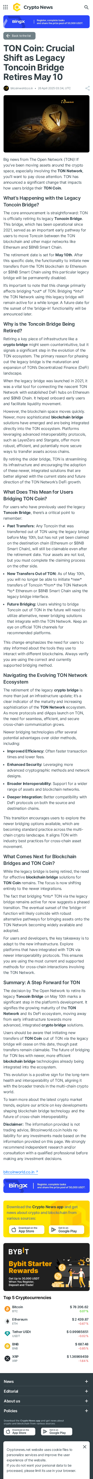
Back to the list (21, 35)
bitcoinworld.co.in (18, 1172)
